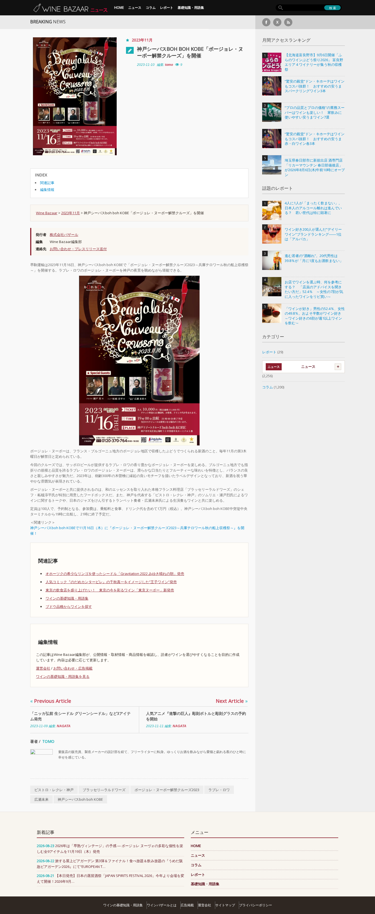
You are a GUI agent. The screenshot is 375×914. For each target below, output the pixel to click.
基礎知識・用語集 (191, 7)
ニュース (134, 7)
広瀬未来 (41, 799)
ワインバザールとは (162, 905)
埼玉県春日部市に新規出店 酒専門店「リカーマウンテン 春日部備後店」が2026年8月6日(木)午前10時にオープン (315, 167)
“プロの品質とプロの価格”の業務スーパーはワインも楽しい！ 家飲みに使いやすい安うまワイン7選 (315, 112)
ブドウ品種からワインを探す (69, 606)
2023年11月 (142, 40)
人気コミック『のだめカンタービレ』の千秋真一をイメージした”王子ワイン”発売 (111, 581)
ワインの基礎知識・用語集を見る (62, 676)
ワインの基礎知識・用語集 (67, 598)
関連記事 (47, 182)
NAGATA (64, 726)
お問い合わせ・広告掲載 (73, 668)
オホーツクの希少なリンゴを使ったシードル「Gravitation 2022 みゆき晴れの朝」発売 (115, 573)
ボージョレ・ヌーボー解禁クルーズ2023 (167, 789)
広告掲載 (187, 905)
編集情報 (47, 189)
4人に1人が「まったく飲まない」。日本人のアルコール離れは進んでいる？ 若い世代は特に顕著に (313, 208)
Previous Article (50, 701)
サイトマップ (225, 905)
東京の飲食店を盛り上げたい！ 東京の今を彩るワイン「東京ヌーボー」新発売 (110, 590)
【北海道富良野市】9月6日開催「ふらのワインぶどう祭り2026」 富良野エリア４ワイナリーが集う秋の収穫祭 (314, 62)
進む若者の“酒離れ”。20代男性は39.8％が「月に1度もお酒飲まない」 (314, 258)
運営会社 (43, 668)
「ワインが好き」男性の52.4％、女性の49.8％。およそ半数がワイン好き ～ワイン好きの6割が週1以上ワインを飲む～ (315, 316)
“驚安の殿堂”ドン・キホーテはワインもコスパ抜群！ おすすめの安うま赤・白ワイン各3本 (315, 139)
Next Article (232, 701)
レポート (166, 7)
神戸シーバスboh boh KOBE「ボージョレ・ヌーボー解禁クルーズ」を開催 (190, 52)
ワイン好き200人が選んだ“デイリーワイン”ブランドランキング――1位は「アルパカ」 (313, 234)
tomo (169, 65)
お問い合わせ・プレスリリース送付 (78, 248)
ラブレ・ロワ (219, 789)
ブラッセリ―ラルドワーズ (104, 789)
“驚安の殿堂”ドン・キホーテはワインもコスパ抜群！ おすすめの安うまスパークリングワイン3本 (315, 86)
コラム (151, 7)
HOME (119, 7)
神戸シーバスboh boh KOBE (80, 799)
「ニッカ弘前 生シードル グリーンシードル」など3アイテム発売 (80, 716)
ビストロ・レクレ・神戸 (54, 789)
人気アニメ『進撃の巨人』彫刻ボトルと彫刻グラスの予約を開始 (196, 716)
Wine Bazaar (46, 212)
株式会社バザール (64, 234)
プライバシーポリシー (255, 905)
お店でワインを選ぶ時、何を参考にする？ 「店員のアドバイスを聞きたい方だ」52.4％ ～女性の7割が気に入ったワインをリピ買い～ (314, 289)
